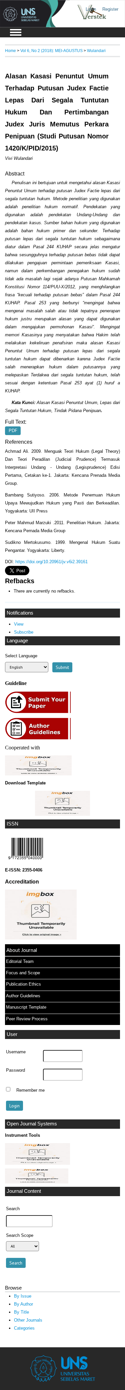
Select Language (21, 655)
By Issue (22, 1296)
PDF (13, 430)
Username (16, 1052)
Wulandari (96, 50)
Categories (24, 1328)
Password (15, 1070)
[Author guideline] (39, 738)
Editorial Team (20, 961)
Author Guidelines (23, 995)
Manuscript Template (26, 1007)
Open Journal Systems (32, 1123)
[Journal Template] (62, 803)
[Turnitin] (37, 1163)
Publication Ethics (23, 984)
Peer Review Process (27, 1018)
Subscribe (23, 632)
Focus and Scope (23, 972)
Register (110, 9)
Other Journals (28, 1320)
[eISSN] (25, 860)
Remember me (30, 1090)
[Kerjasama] (38, 773)
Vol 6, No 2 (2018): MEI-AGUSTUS (51, 50)
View (18, 624)
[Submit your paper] (40, 712)
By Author (23, 1304)
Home (10, 50)
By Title (21, 1312)
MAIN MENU (15, 32)
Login (91, 9)
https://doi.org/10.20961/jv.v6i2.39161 (51, 561)
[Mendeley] (36, 1181)
